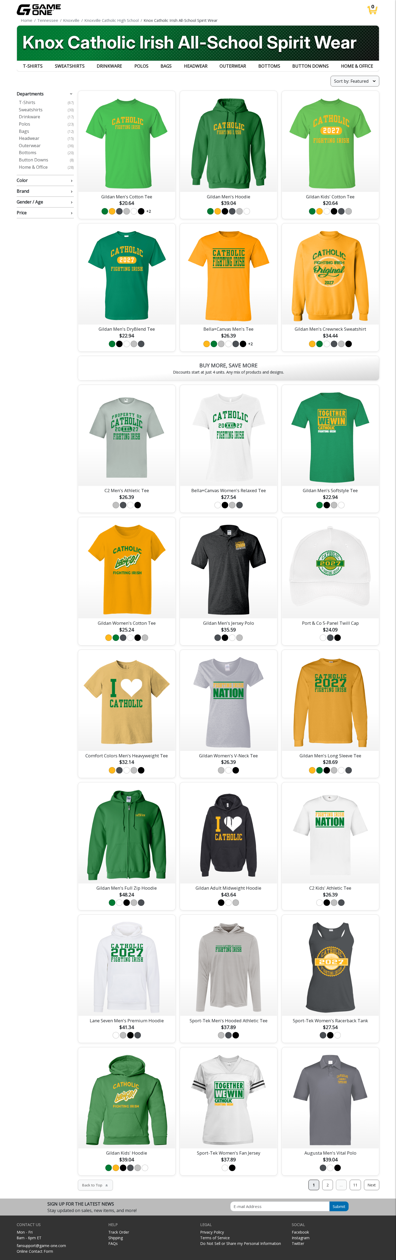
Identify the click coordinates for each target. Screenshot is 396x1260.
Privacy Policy (212, 1232)
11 (355, 1184)
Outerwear (233, 66)
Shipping (115, 1237)
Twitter (298, 1243)
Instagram (301, 1237)
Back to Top (95, 1185)
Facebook (300, 1232)
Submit (339, 1206)
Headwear (195, 66)
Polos (141, 66)
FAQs (113, 1243)
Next (371, 1184)
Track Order (118, 1232)
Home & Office (357, 66)
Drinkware (109, 66)
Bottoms (269, 66)
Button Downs (310, 66)
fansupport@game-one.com (41, 1245)
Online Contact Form (35, 1251)
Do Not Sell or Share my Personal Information (240, 1243)
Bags (166, 66)
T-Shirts (33, 66)
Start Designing (126, 181)
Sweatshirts (70, 66)
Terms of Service (215, 1237)
